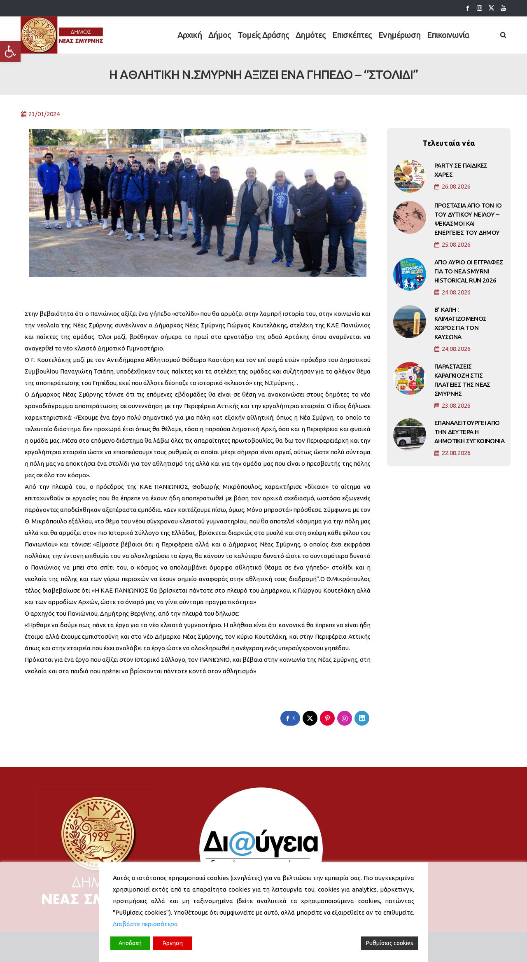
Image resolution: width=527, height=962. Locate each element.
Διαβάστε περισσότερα (145, 923)
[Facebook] (467, 8)
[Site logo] (62, 35)
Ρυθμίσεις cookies (389, 943)
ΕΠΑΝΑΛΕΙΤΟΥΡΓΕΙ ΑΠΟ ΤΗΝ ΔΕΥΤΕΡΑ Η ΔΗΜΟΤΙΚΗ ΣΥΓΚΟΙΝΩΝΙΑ (469, 431)
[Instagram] (479, 8)
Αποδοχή (130, 943)
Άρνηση (173, 943)
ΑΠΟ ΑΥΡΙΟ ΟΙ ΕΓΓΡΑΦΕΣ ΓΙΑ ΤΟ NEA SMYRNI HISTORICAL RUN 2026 (468, 271)
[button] (10, 51)
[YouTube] (503, 8)
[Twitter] (491, 8)
